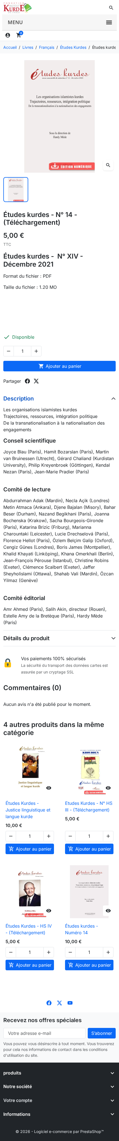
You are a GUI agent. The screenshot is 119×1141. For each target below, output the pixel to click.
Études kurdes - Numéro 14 (81, 929)
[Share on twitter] (36, 381)
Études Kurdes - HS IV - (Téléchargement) (29, 929)
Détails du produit (26, 638)
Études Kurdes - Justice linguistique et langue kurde (28, 809)
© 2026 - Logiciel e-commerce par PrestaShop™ (59, 1131)
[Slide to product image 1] (15, 189)
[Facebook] (49, 1002)
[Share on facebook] (27, 381)
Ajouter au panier (59, 366)
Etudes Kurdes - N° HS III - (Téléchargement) (88, 806)
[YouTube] (70, 1002)
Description (18, 398)
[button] (111, 7)
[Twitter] (59, 1002)
